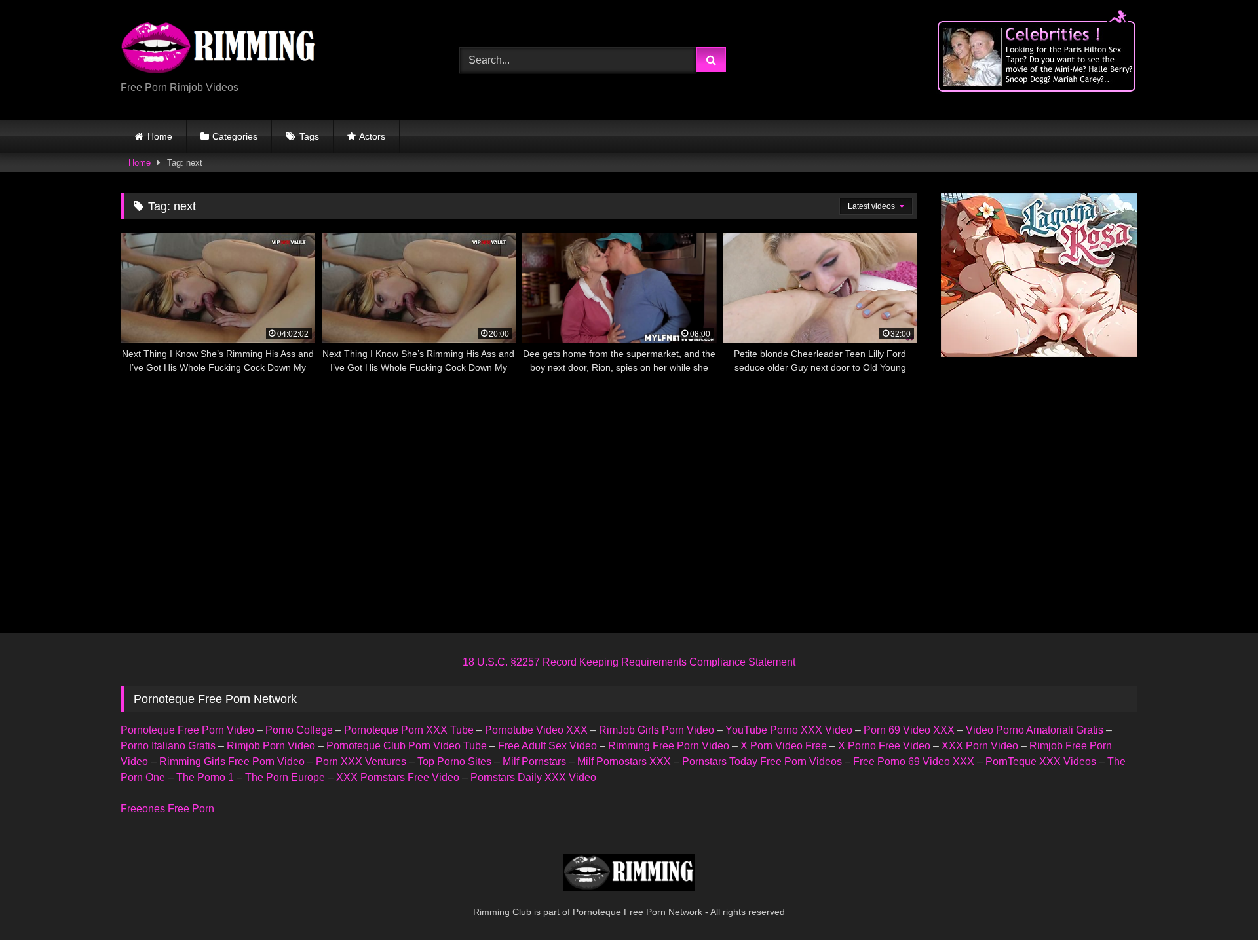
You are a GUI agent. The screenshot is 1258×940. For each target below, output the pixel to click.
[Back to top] (1217, 901)
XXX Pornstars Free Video (397, 777)
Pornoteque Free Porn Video (187, 730)
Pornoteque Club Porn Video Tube (406, 745)
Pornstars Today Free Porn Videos (762, 761)
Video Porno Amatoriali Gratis (1034, 730)
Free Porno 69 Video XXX (913, 761)
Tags (309, 136)
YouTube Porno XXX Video (788, 730)
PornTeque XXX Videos (1040, 761)
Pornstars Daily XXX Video (533, 777)
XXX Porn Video (980, 745)
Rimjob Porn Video (271, 745)
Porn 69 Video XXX (909, 730)
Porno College (299, 730)
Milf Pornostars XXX (624, 761)
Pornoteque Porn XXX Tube (409, 730)
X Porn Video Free (783, 745)
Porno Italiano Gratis (168, 745)
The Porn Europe (285, 777)
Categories (234, 136)
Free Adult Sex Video (547, 745)
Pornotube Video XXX (536, 730)
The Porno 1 (205, 777)
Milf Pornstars (534, 761)
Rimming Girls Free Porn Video (232, 761)
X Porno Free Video (884, 745)
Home (159, 136)
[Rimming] (219, 49)
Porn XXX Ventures (361, 761)
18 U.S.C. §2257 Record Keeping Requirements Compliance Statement (629, 661)
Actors (372, 136)
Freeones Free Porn (167, 808)
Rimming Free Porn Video (668, 745)
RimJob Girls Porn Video (656, 730)
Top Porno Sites (454, 761)
